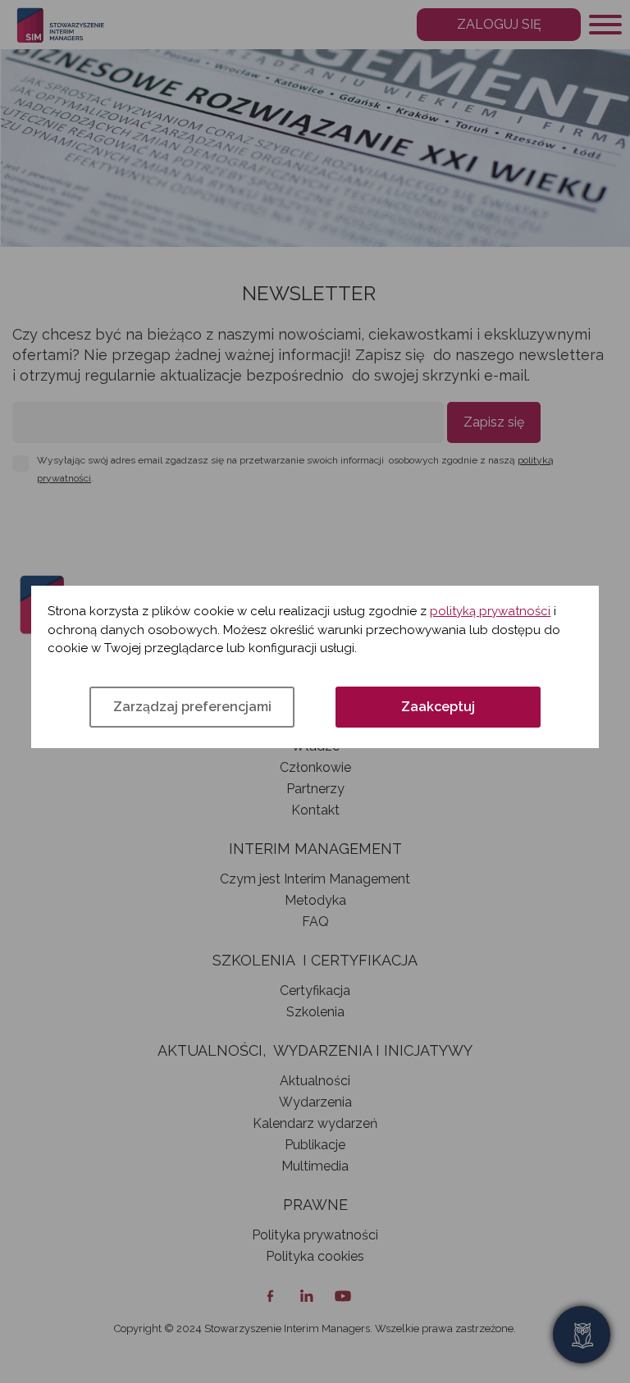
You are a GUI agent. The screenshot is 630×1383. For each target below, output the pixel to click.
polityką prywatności (490, 611)
